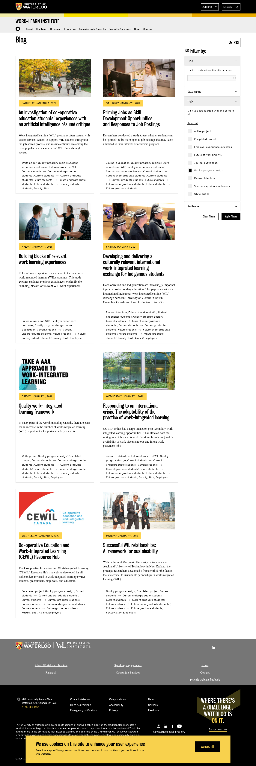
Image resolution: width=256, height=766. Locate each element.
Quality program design (208, 170)
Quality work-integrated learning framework (40, 408)
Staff (46, 188)
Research (51, 672)
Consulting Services (128, 672)
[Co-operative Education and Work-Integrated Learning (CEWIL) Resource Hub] (55, 510)
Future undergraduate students (125, 184)
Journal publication (206, 162)
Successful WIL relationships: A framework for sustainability (130, 548)
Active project (202, 131)
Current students (31, 171)
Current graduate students (128, 179)
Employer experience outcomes (213, 146)
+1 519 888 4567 (30, 706)
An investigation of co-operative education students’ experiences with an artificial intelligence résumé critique (54, 118)
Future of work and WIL (208, 154)
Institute (62, 665)
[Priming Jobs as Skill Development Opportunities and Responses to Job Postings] (139, 78)
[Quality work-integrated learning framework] (55, 371)
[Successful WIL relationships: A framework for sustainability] (139, 510)
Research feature (204, 178)
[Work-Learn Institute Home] (18, 29)
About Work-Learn (46, 665)
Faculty (38, 188)
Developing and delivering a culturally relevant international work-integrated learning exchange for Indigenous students (134, 265)
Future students (43, 179)
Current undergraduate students (125, 175)
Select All (192, 123)
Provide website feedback (205, 679)
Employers (76, 337)
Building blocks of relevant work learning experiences (42, 259)
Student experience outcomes (212, 186)
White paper (201, 193)
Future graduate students (121, 188)
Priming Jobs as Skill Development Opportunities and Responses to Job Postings (131, 118)
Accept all (207, 747)
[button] (210, 7)
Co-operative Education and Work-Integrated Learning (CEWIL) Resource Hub (44, 551)
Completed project (205, 139)
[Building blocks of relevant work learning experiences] (55, 221)
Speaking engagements (127, 665)
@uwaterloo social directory (169, 731)
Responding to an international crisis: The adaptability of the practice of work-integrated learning (136, 411)
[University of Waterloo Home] (31, 6)
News (204, 665)
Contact (205, 672)
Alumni (139, 337)
